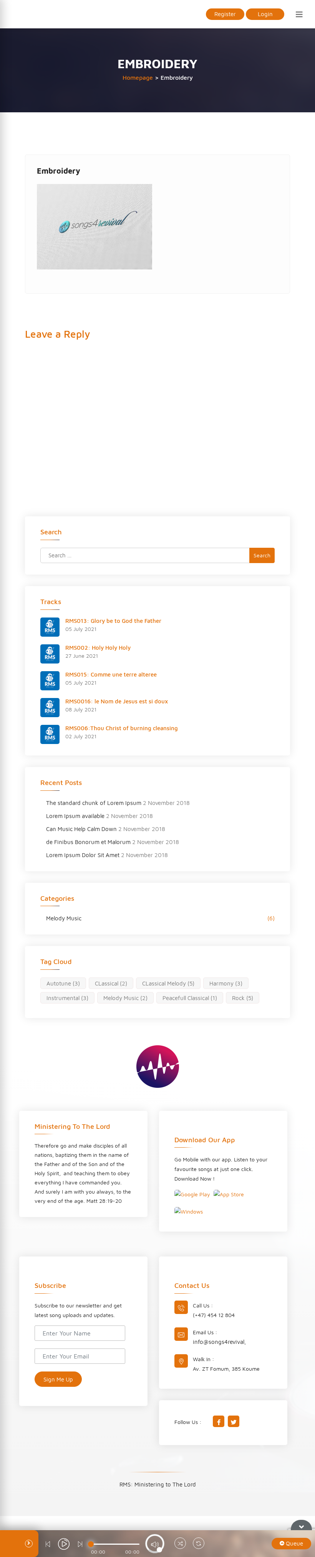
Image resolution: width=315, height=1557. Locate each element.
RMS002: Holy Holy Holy (98, 647)
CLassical (111, 983)
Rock (242, 998)
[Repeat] (198, 1544)
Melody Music (63, 918)
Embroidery (58, 170)
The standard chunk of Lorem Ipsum (93, 803)
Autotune (63, 983)
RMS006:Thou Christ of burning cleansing (121, 728)
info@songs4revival (218, 1342)
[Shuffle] (180, 1544)
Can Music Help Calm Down (81, 829)
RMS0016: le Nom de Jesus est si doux (116, 701)
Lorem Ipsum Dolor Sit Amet (82, 855)
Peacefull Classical (189, 998)
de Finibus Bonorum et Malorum (88, 842)
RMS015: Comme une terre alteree (111, 674)
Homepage (138, 77)
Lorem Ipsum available (75, 816)
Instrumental (67, 998)
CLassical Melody (168, 983)
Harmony (225, 983)
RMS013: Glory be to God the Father (113, 621)
